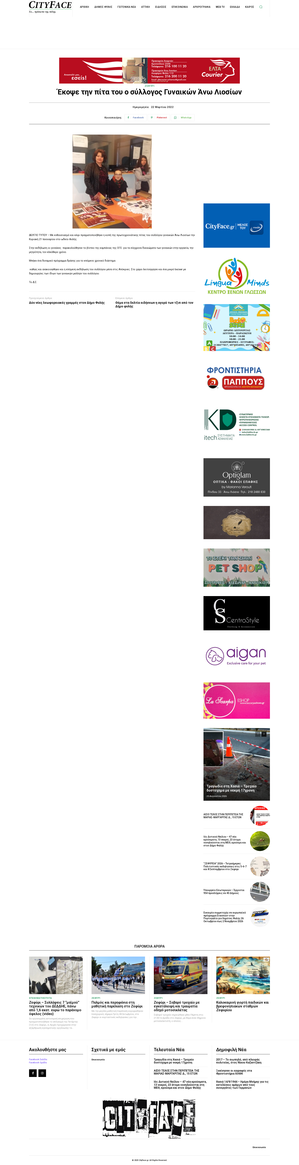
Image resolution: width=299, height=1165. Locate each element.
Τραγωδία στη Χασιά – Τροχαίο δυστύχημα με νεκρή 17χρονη (232, 788)
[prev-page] (257, 734)
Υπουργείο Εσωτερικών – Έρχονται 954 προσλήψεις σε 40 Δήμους (223, 891)
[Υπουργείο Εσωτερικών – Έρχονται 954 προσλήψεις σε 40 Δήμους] (260, 892)
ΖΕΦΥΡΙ (149, 86)
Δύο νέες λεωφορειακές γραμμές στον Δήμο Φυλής (67, 302)
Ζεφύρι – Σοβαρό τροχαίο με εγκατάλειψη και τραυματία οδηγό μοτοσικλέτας (177, 1006)
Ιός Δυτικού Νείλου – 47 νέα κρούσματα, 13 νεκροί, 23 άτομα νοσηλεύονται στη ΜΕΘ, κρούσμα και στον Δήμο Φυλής (224, 841)
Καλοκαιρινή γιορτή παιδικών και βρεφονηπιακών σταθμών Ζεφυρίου (242, 1006)
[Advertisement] (149, 29)
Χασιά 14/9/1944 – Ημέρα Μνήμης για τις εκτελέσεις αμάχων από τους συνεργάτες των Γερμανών (242, 1084)
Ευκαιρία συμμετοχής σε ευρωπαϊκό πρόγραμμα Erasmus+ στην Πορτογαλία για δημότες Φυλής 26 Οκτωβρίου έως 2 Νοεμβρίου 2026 (224, 917)
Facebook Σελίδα (38, 1059)
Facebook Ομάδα (38, 1062)
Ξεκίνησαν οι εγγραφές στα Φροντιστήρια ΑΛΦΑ (234, 1072)
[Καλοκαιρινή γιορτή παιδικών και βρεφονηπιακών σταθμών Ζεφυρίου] (243, 975)
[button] (261, 7)
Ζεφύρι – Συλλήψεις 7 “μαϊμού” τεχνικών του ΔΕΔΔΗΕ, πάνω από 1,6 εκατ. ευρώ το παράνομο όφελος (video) (55, 1008)
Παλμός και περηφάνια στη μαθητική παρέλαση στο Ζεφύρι (117, 1004)
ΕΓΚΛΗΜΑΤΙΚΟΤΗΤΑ (40, 998)
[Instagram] (42, 1073)
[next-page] (263, 734)
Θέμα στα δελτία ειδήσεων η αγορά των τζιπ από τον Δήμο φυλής (154, 304)
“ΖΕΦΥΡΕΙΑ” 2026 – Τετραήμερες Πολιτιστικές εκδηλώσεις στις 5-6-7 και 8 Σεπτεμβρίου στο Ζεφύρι (225, 866)
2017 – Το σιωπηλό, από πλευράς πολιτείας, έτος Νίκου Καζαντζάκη (238, 1061)
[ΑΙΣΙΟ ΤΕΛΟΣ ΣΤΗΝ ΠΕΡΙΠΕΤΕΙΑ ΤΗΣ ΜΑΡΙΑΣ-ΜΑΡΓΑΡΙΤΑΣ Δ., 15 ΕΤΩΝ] (260, 816)
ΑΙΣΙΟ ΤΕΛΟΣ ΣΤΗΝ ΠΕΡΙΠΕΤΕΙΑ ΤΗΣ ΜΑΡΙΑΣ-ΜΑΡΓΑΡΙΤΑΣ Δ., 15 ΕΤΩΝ (223, 816)
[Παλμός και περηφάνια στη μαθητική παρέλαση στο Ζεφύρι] (118, 975)
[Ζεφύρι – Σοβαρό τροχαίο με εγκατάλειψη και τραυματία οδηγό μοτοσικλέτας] (180, 975)
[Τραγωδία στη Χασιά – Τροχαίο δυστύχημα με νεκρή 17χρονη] (236, 764)
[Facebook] (33, 1073)
